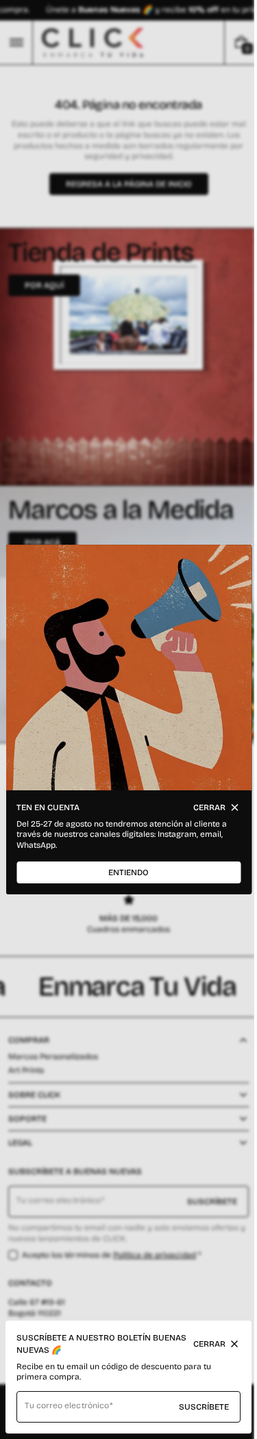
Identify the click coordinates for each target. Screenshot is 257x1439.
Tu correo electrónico (67, 1405)
